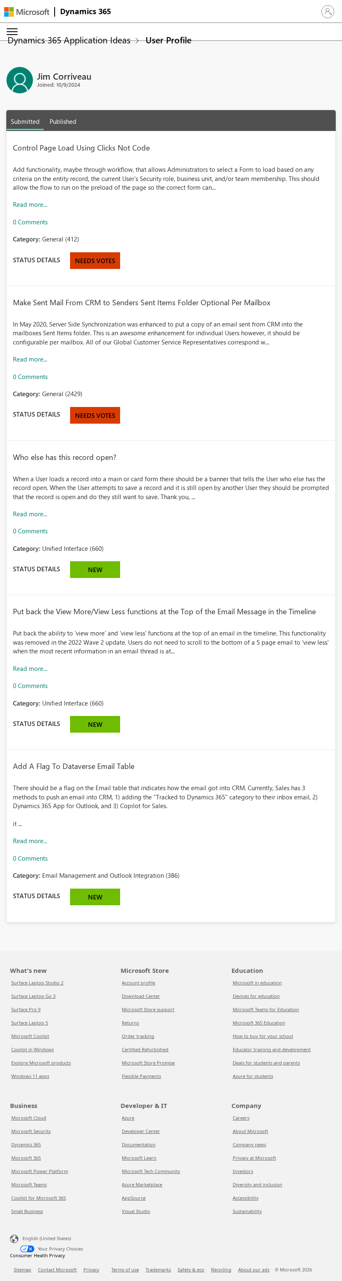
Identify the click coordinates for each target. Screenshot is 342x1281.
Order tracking (138, 1036)
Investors (243, 1171)
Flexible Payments (141, 1076)
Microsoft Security (31, 1131)
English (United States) (47, 1238)
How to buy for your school (263, 1036)
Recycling (221, 1269)
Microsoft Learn (139, 1158)
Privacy (91, 1269)
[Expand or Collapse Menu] (12, 31)
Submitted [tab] (25, 121)
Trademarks (158, 1269)
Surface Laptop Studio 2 (37, 983)
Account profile (138, 983)
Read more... (30, 204)
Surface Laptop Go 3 (33, 996)
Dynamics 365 (85, 11)
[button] (328, 12)
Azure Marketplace (142, 1184)
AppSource (134, 1198)
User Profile (168, 39)
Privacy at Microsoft (254, 1158)
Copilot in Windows (32, 1049)
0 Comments (30, 222)
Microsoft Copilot (30, 1036)
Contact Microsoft (57, 1269)
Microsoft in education (257, 983)
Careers (241, 1118)
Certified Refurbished (145, 1049)
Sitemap (22, 1269)
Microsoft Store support (148, 1009)
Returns (130, 1023)
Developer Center (141, 1131)
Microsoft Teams (29, 1184)
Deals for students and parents (266, 1063)
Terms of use (125, 1269)
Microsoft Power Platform (39, 1171)
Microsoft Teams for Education (266, 1009)
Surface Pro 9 (25, 1009)
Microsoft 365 (26, 1158)
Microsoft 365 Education (259, 1023)
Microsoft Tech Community (151, 1171)
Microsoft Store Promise (148, 1063)
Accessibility (246, 1198)
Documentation (139, 1144)
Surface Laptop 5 (29, 1023)
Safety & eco (191, 1269)
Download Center (141, 996)
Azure (128, 1118)
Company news (249, 1144)
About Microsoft (250, 1131)
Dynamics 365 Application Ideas (69, 39)
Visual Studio (136, 1211)
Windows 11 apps (30, 1076)
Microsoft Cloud (28, 1118)
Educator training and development (272, 1049)
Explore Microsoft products (41, 1063)
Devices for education (256, 996)
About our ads (253, 1269)
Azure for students (253, 1076)
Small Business (27, 1211)
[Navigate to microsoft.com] (26, 12)
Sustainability (247, 1211)
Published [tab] (63, 121)
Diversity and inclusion (257, 1184)
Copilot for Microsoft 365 (38, 1198)
